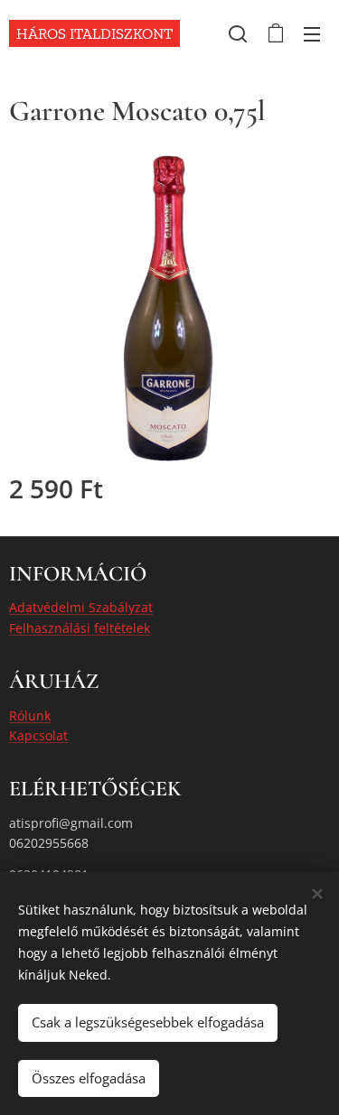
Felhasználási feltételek (79, 627)
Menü (312, 33)
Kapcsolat (38, 735)
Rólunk (30, 715)
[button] (238, 33)
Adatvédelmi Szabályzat (81, 607)
